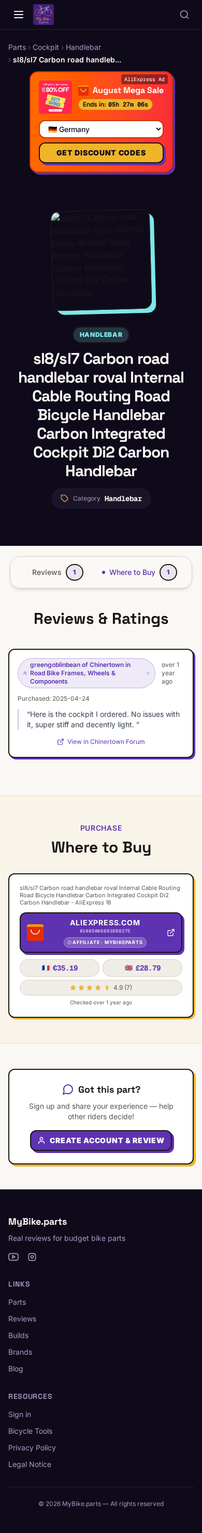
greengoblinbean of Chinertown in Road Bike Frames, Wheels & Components (80, 673)
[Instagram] (32, 1257)
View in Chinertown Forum (106, 741)
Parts (17, 1302)
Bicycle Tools (30, 1430)
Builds (18, 1335)
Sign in (19, 1414)
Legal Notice (29, 1464)
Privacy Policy (32, 1447)
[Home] (18, 14)
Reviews (22, 1318)
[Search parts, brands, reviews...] (184, 14)
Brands (20, 1351)
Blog (15, 1368)
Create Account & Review (107, 1140)
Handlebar (101, 334)
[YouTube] (13, 1257)
